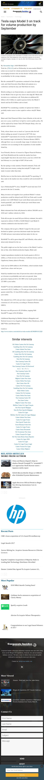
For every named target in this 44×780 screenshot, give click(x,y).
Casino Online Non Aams (23, 381)
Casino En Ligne (23, 412)
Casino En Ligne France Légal (23, 444)
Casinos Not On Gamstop (23, 386)
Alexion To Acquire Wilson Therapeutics (25, 615)
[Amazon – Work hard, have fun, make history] (5, 682)
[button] (41, 12)
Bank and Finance (5, 477)
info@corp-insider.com (25, 661)
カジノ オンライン (23, 369)
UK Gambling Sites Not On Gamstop (23, 352)
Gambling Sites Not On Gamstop (23, 347)
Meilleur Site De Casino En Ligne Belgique (23, 415)
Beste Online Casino (23, 390)
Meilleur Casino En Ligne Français (23, 405)
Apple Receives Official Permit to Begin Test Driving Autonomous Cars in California (26, 485)
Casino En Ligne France (23, 364)
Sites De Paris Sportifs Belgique (23, 410)
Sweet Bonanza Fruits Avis (23, 424)
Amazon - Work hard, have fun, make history (26, 680)
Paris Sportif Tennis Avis (23, 422)
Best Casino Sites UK (23, 383)
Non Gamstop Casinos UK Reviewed (23, 366)
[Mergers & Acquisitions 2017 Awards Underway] (6, 692)
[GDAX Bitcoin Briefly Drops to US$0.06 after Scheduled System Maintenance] (6, 475)
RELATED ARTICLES (12, 453)
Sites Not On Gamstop (23, 376)
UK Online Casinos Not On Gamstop (23, 344)
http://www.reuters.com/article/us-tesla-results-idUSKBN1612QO (21, 331)
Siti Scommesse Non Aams (23, 432)
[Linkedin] (22, 667)
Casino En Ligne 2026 (23, 439)
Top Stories (9, 17)
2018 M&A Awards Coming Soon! (23, 585)
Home (3, 17)
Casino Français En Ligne (23, 434)
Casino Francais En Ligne (23, 446)
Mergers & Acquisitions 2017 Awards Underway (27, 690)
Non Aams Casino (23, 400)
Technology (18, 17)
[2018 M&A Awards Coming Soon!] (5, 587)
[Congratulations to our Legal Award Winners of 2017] (5, 628)
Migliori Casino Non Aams (23, 378)
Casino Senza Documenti (23, 429)
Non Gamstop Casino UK (23, 361)
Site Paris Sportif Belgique (23, 407)
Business (3, 487)
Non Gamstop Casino (23, 373)
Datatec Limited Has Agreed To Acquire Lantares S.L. (20, 569)
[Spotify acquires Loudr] (5, 607)
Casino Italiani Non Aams (23, 349)
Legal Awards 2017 (8, 543)
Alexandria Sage (8, 65)
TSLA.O (10, 68)
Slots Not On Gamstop (23, 359)
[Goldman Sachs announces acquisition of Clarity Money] (5, 597)
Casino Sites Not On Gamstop (23, 354)
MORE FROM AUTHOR (13, 456)
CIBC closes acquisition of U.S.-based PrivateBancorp (20, 536)
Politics (3, 465)
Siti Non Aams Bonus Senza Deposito (23, 437)
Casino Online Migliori (23, 449)
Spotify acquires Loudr (19, 605)
